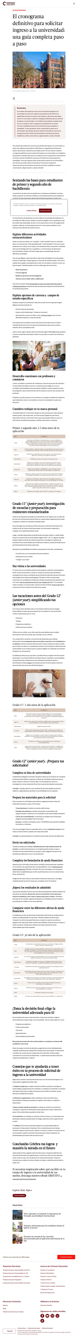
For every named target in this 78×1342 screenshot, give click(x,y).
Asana (29, 663)
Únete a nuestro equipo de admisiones (52, 1286)
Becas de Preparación (47, 1292)
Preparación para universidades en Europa (16, 1283)
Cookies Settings (31, 210)
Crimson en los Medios (47, 1283)
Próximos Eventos (46, 1305)
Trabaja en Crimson (46, 1289)
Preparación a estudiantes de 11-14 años (16, 1276)
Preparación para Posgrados (12, 1279)
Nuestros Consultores (47, 1270)
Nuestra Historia (45, 1279)
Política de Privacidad (47, 1328)
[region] (39, 207)
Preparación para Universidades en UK (15, 1273)
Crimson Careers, (46, 315)
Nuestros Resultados (47, 1273)
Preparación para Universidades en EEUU (16, 1270)
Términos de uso (22, 1328)
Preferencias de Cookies (34, 1328)
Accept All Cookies (45, 210)
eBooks (5, 1305)
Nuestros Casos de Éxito (48, 1276)
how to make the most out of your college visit (35, 582)
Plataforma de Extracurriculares (13, 1312)
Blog (4, 1308)
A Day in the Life (57, 585)
